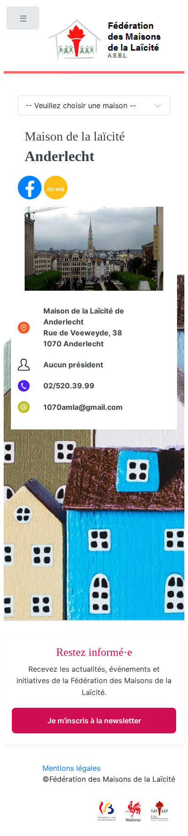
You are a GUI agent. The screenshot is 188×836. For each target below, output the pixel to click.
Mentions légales (71, 768)
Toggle (23, 20)
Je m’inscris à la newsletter (94, 720)
